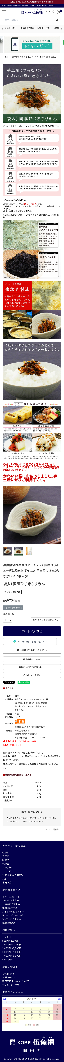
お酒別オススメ (27, 27)
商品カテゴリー (11, 27)
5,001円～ (7, 959)
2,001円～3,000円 (11, 948)
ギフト (48, 27)
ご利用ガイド (8, 973)
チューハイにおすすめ (13, 915)
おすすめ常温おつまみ (21, 56)
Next (61, 29)
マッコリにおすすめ (11, 919)
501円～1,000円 (10, 940)
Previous (3, 29)
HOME (6, 56)
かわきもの (7, 867)
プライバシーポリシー (12, 984)
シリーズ (6, 871)
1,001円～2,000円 (11, 944)
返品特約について (32, 659)
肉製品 (5, 859)
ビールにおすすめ (11, 896)
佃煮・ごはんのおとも (12, 874)
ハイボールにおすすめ (13, 911)
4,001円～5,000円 (11, 955)
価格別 (40, 27)
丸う (4, 878)
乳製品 (5, 863)
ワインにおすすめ (10, 900)
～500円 (6, 936)
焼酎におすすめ (10, 907)
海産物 (5, 856)
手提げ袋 (6, 882)
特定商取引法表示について (15, 981)
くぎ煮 (5, 852)
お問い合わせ (9, 977)
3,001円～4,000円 (11, 951)
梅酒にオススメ (9, 922)
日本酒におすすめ (11, 904)
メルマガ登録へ (53, 829)
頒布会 (57, 27)
